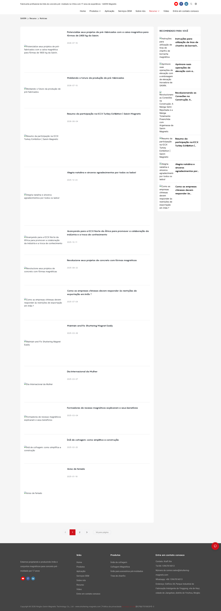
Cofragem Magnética (120, 566)
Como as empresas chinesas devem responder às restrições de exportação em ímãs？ (102, 292)
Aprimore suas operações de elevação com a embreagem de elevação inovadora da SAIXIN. (186, 68)
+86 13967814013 (174, 579)
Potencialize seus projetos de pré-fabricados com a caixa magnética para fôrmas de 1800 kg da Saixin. (107, 34)
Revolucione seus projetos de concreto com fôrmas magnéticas (102, 260)
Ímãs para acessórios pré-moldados (126, 571)
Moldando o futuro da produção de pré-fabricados (95, 78)
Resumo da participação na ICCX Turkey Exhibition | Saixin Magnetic (104, 113)
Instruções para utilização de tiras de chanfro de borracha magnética (186, 42)
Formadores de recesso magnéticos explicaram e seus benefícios (102, 407)
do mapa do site (128, 606)
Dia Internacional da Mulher (82, 371)
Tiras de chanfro (117, 575)
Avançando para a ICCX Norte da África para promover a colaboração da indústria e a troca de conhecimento (108, 233)
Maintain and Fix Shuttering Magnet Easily (90, 325)
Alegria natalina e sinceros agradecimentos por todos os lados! (101, 172)
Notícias (43, 18)
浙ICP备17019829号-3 (144, 606)
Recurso (33, 18)
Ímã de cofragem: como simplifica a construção (93, 439)
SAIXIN (23, 18)
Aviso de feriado (76, 469)
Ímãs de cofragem (118, 562)
